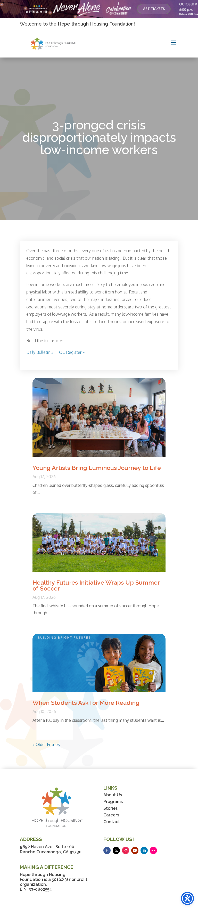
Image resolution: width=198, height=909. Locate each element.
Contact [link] (111, 821)
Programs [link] (113, 801)
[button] (107, 850)
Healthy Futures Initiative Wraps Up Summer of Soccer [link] (96, 585)
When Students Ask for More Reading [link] (85, 702)
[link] (154, 9)
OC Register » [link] (72, 352)
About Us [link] (112, 794)
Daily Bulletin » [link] (39, 352)
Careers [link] (111, 815)
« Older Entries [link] (46, 744)
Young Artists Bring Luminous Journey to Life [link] (96, 467)
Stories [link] (110, 808)
